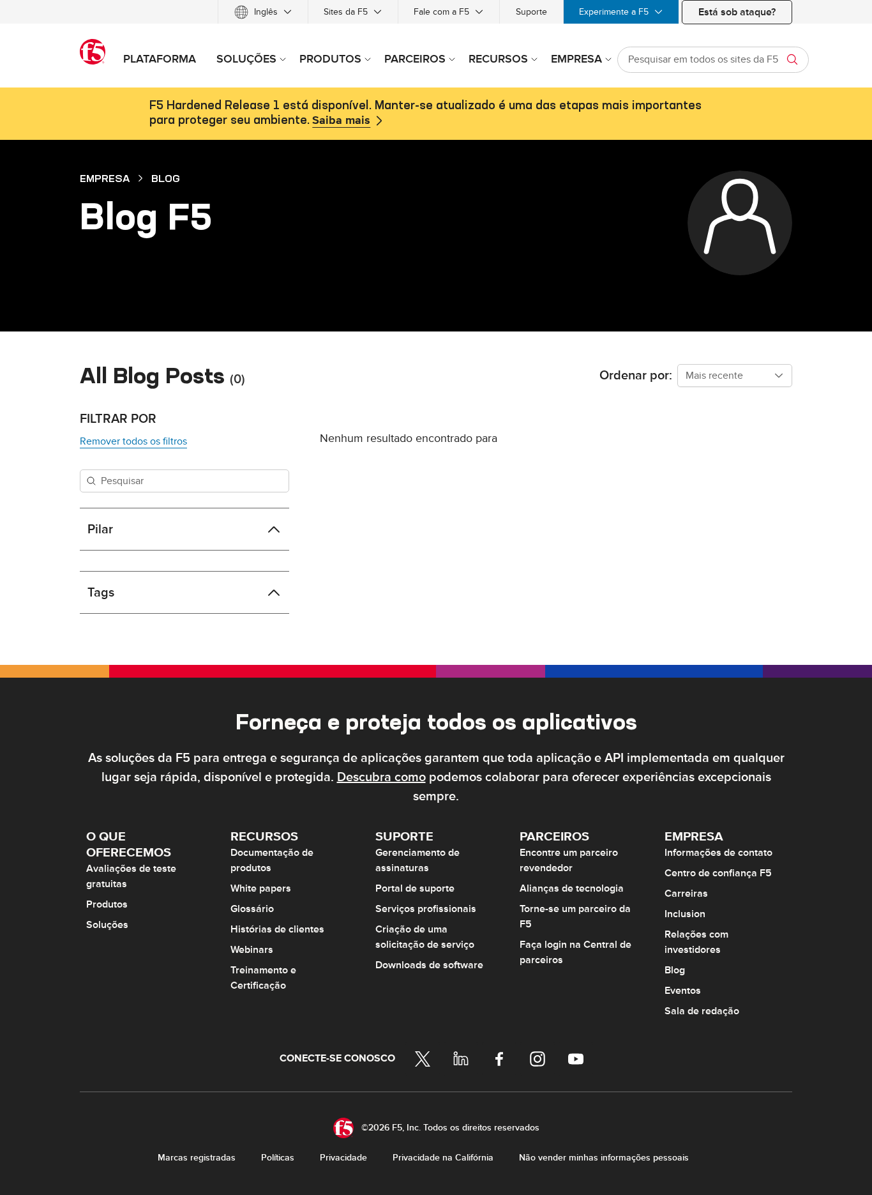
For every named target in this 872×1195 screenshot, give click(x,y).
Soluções (107, 924)
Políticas (277, 1157)
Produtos (107, 904)
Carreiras (686, 893)
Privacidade (343, 1157)
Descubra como (381, 777)
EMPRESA (105, 178)
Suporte (531, 11)
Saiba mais (341, 120)
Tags (100, 592)
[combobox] (734, 375)
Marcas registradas (197, 1157)
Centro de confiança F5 (718, 873)
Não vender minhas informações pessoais (604, 1157)
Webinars (251, 949)
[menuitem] (263, 12)
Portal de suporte (415, 888)
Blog (165, 178)
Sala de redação (702, 1011)
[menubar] (436, 12)
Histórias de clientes (277, 929)
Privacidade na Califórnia (443, 1157)
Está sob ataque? (737, 12)
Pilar (100, 529)
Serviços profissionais (425, 908)
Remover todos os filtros (133, 441)
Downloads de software (429, 965)
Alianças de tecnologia (572, 888)
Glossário (252, 908)
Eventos (683, 990)
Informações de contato (718, 852)
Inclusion (685, 914)
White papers (260, 888)
